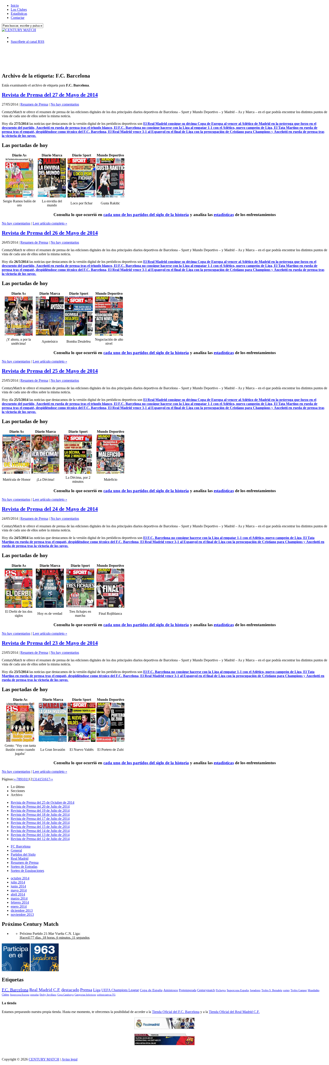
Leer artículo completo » (50, 223)
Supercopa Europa (19, 994)
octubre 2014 (20, 878)
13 (34, 779)
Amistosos (170, 990)
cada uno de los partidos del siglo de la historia (146, 214)
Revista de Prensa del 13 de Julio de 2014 (40, 835)
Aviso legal (69, 1059)
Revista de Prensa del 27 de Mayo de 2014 (50, 95)
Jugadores (255, 990)
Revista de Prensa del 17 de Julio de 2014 (40, 818)
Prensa (86, 989)
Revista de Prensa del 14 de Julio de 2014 (40, 831)
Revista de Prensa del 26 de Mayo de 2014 (50, 233)
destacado (70, 989)
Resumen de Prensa (34, 104)
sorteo (286, 990)
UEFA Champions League (120, 990)
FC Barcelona (20, 846)
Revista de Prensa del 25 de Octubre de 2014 (42, 802)
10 (24, 779)
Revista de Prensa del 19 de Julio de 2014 (40, 810)
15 (41, 779)
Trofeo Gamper (299, 990)
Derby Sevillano (48, 994)
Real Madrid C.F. (44, 989)
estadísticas (224, 214)
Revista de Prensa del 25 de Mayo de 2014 (50, 371)
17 (48, 779)
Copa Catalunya (65, 995)
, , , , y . (163, 130)
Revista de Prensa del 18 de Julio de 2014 (40, 814)
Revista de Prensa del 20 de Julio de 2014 (40, 806)
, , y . (163, 542)
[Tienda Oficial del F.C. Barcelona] (164, 1044)
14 (37, 779)
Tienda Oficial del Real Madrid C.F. (234, 1012)
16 (45, 779)
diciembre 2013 (22, 910)
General (16, 850)
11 (27, 779)
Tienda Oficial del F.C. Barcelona (175, 1012)
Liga (96, 990)
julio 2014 (18, 882)
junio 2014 (18, 886)
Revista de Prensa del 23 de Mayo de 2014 (50, 643)
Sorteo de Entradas (24, 866)
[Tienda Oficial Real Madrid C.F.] (164, 1028)
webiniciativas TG (106, 995)
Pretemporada (187, 990)
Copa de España (151, 990)
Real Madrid (19, 858)
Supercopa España (238, 990)
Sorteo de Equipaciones (27, 870)
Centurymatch (206, 990)
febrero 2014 (20, 902)
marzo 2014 (19, 898)
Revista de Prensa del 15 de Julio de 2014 (40, 827)
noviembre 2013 (22, 914)
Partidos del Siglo (23, 854)
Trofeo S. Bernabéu (271, 990)
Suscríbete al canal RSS (27, 41)
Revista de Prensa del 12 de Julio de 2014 (40, 839)
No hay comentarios (65, 104)
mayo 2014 (19, 890)
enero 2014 (19, 906)
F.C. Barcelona (15, 989)
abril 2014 (18, 894)
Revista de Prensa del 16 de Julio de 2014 (40, 823)
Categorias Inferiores (85, 995)
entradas (34, 994)
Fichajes (221, 990)
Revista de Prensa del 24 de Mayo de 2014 (50, 509)
